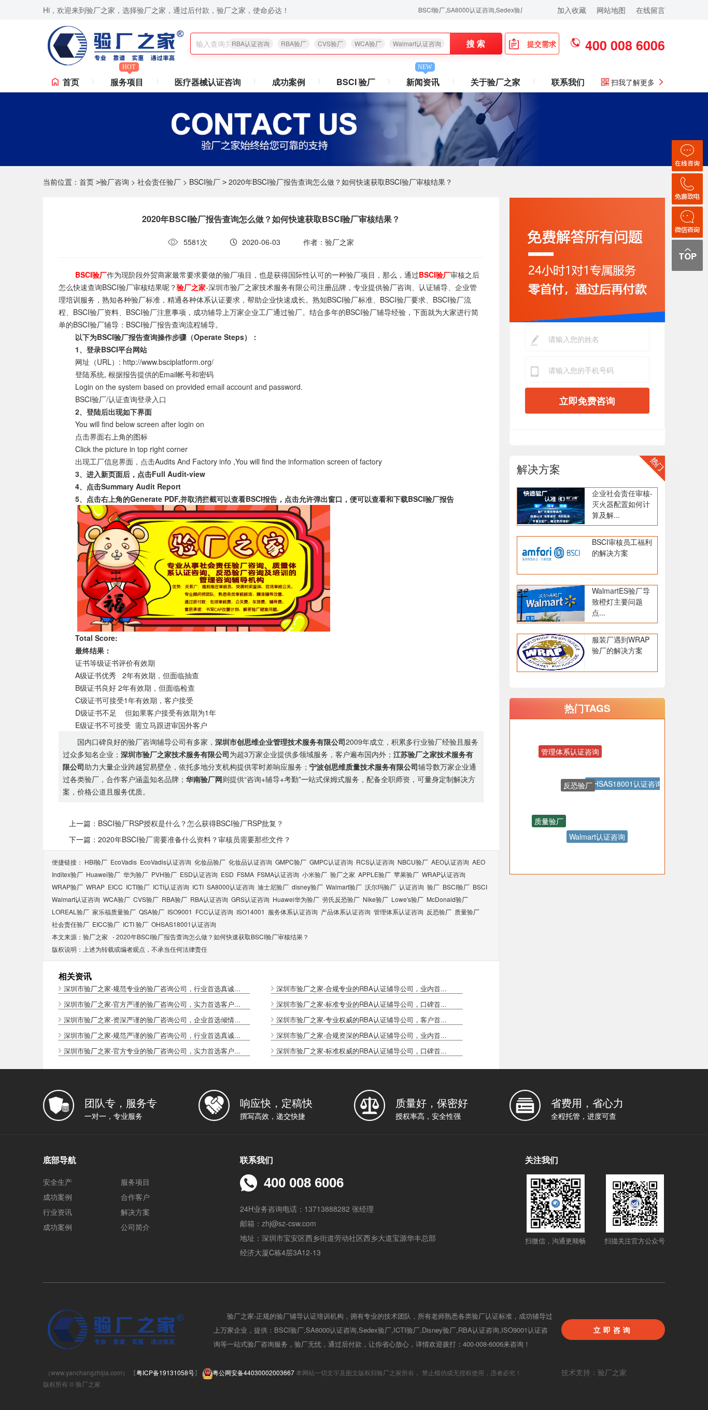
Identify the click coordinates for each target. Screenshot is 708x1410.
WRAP (95, 886)
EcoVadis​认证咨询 (165, 861)
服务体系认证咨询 (293, 911)
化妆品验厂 (209, 861)
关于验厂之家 (495, 82)
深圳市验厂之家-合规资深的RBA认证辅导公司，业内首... (361, 1035)
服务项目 (127, 80)
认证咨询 (411, 886)
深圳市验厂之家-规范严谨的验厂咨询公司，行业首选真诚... (152, 1035)
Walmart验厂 (344, 886)
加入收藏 (571, 10)
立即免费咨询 (587, 400)
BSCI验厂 (204, 181)
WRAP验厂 (67, 886)
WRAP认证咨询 (443, 874)
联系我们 (568, 82)
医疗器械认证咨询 (208, 82)
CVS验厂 (330, 43)
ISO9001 (179, 911)
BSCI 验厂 (355, 82)
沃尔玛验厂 (380, 886)
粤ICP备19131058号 (165, 1372)
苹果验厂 (406, 874)
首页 (71, 82)
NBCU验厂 (413, 861)
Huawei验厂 (103, 874)
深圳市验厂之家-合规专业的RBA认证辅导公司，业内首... (361, 988)
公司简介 (135, 1227)
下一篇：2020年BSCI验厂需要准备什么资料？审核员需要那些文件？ (180, 839)
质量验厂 (467, 911)
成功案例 (288, 82)
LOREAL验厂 (70, 911)
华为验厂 (135, 874)
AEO (478, 861)
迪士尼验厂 (273, 886)
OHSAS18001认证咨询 (183, 924)
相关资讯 (75, 976)
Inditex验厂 (67, 874)
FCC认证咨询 (214, 911)
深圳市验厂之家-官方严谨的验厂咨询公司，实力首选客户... (152, 1004)
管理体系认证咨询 (398, 911)
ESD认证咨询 (199, 874)
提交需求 (541, 43)
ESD (227, 874)
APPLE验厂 (374, 874)
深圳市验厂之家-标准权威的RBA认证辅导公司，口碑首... (361, 1051)
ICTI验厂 (138, 886)
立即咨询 (613, 1329)
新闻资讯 (423, 80)
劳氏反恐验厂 (341, 899)
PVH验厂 (164, 874)
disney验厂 (307, 886)
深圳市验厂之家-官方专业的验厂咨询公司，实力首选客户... (152, 1051)
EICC (115, 886)
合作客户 (135, 1197)
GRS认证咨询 (250, 899)
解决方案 (538, 468)
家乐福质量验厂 (114, 911)
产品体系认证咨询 (346, 911)
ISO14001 (250, 911)
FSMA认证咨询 (278, 874)
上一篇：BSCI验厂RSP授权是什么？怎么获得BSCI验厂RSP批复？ (176, 823)
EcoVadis (123, 861)
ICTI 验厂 (135, 924)
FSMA (245, 874)
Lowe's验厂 (407, 899)
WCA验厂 (368, 43)
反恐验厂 (439, 911)
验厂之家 (342, 874)
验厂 (433, 886)
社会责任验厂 (159, 181)
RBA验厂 (293, 43)
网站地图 (611, 10)
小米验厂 (314, 874)
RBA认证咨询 (251, 43)
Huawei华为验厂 (296, 899)
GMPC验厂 (290, 861)
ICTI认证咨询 (171, 886)
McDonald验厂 (447, 899)
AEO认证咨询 (450, 861)
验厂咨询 (114, 181)
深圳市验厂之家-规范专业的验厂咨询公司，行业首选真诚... (152, 988)
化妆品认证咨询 (250, 861)
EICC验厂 (106, 924)
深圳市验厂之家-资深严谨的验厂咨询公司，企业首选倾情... (152, 1019)
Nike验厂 (375, 899)
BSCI (480, 886)
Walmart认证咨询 (417, 43)
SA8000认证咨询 (230, 886)
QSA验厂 (151, 911)
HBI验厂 (95, 861)
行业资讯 (57, 1212)
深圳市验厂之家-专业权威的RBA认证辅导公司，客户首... (361, 1019)
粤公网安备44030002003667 (253, 1372)
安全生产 (57, 1181)
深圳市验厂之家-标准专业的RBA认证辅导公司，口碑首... (361, 1004)
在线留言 (650, 10)
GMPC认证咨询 (331, 861)
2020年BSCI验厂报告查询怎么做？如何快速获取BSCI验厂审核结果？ (212, 936)
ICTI (198, 886)
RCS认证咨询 (375, 861)
